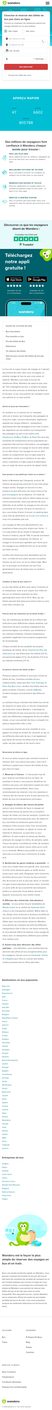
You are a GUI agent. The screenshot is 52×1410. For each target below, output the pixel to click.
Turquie (5, 1106)
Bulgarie (5, 1071)
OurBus (17, 437)
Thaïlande (6, 1145)
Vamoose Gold (37, 907)
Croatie (5, 1035)
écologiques (12, 494)
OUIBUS (5, 1164)
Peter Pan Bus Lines (12, 686)
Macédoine (6, 1120)
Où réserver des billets (16, 351)
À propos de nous (34, 1337)
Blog (28, 1342)
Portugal (5, 1067)
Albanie (5, 1102)
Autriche (5, 1025)
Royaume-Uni (7, 993)
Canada (5, 1046)
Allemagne (6, 990)
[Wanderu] (11, 3)
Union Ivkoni (7, 1174)
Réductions (11, 346)
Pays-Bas (5, 1007)
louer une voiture (38, 516)
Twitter (45, 955)
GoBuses (37, 690)
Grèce (4, 1099)
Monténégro (7, 1085)
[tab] (13, 33)
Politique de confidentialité (14, 1387)
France (4, 1000)
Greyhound (8, 437)
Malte (4, 1138)
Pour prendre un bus (15, 336)
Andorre (5, 1148)
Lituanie (5, 1095)
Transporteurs (8, 1377)
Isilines (4, 1178)
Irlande (4, 1088)
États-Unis (6, 986)
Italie (4, 997)
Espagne (5, 1039)
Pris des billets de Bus (15, 341)
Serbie (4, 1081)
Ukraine (5, 1064)
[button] (47, 3)
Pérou (4, 1141)
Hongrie (5, 1053)
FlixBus (25, 437)
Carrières (30, 1352)
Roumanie (6, 1011)
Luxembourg (7, 1074)
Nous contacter (9, 1372)
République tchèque (10, 1018)
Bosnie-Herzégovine (10, 1060)
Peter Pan (36, 437)
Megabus (5, 1188)
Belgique (5, 1014)
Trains (4, 1342)
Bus (3, 1337)
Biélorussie (6, 1092)
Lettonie (5, 1110)
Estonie (5, 1117)
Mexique (5, 1032)
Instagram (9, 959)
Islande (5, 1134)
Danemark (6, 1043)
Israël (4, 1127)
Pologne (5, 1004)
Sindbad (5, 1171)
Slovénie (5, 1057)
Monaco (5, 1131)
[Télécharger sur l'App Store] (14, 279)
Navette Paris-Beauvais (11, 1185)
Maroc (4, 1113)
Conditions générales (11, 1382)
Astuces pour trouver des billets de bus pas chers (25, 357)
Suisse (4, 1021)
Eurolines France (8, 1181)
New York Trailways (35, 683)
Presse (29, 1347)
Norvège (5, 1078)
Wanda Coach (9, 907)
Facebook (36, 955)
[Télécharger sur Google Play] (37, 279)
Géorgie (5, 1124)
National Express (8, 1192)
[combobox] (26, 39)
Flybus (4, 1167)
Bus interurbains (13, 331)
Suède (4, 1028)
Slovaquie (6, 1050)
